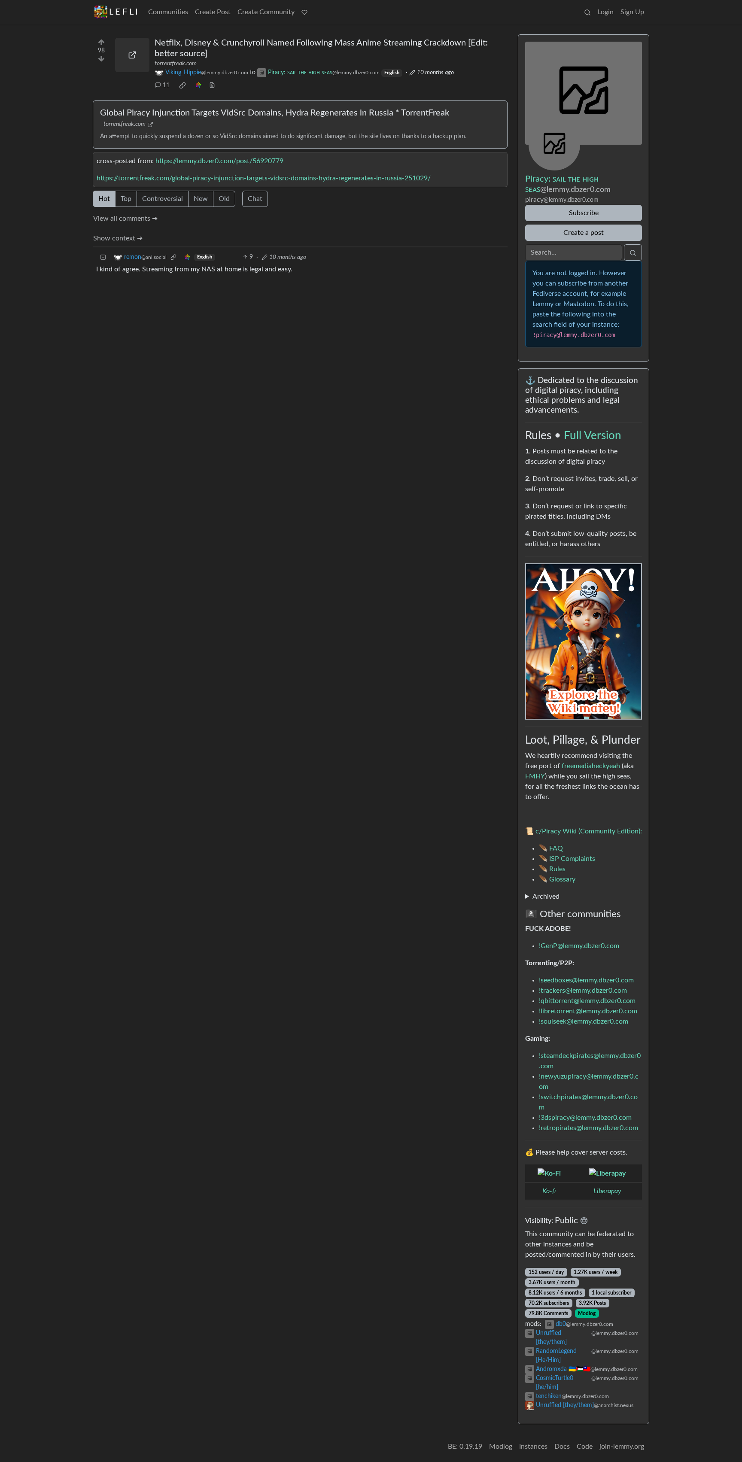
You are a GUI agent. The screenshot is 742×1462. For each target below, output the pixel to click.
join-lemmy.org (621, 1446)
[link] (182, 85)
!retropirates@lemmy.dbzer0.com (588, 1128)
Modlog (587, 1313)
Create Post (213, 12)
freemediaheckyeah (591, 766)
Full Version (592, 435)
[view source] (212, 86)
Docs (562, 1446)
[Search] (587, 12)
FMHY (535, 776)
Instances (533, 1446)
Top (126, 198)
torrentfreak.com (176, 64)
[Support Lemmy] (304, 12)
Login (606, 12)
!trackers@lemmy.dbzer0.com (583, 990)
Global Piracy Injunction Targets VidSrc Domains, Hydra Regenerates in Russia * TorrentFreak (274, 113)
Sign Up (632, 12)
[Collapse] (103, 257)
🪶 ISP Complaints (567, 858)
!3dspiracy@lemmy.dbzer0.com (585, 1117)
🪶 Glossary (557, 879)
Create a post (583, 232)
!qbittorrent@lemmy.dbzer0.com (587, 1000)
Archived (546, 896)
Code (585, 1446)
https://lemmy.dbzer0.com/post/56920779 (219, 161)
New (201, 198)
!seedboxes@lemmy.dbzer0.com (586, 980)
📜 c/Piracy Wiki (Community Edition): (583, 831)
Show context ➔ (118, 238)
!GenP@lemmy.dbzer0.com (579, 945)
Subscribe (584, 213)
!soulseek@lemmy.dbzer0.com (583, 1021)
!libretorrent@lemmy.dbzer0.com (588, 1011)
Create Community (266, 12)
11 (166, 85)
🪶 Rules (552, 869)
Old (224, 198)
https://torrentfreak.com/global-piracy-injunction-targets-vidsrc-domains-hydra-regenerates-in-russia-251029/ (264, 178)
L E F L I (123, 12)
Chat (255, 198)
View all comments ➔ (125, 218)
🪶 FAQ (551, 848)
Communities (168, 12)
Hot (104, 198)
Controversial (162, 198)
